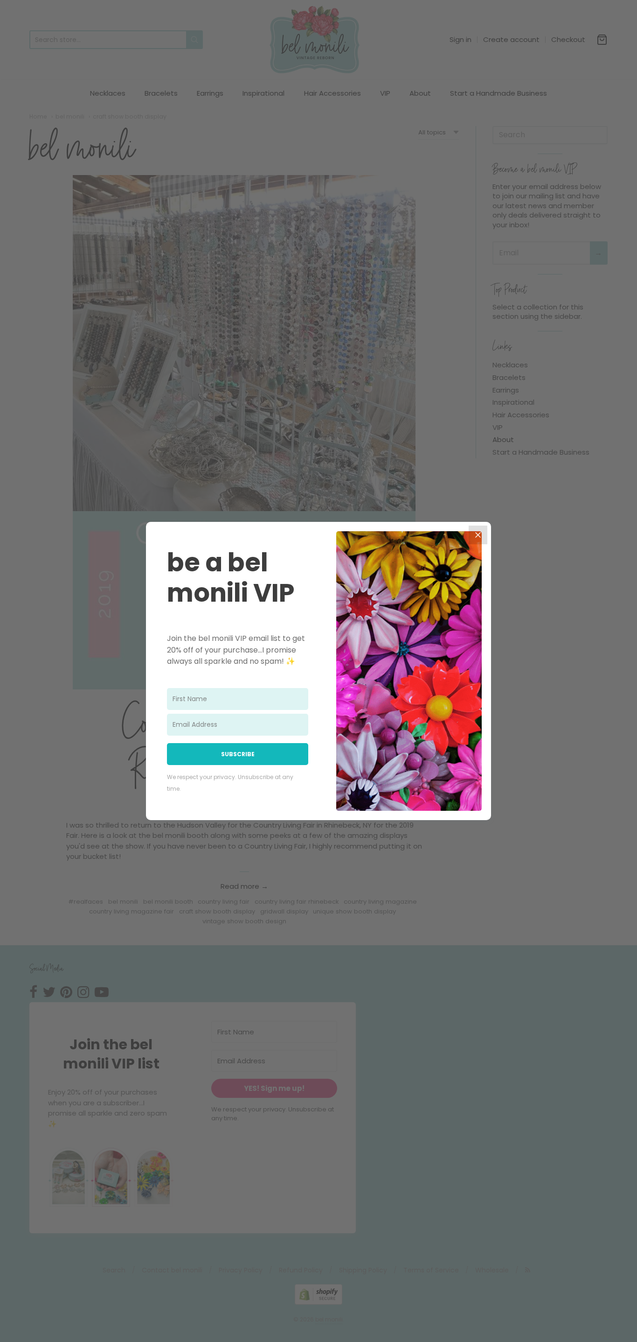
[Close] (478, 535)
